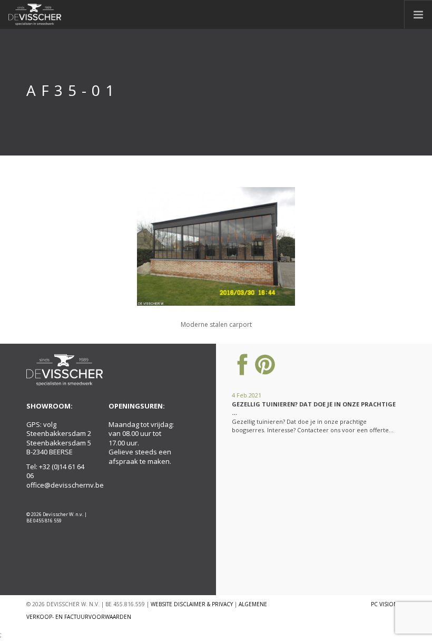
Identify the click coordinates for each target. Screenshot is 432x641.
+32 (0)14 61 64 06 (55, 471)
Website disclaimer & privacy (192, 604)
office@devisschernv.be (65, 485)
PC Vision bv (388, 604)
